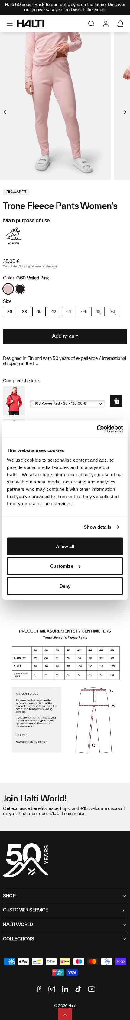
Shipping (24, 266)
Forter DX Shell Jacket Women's (58, 395)
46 (83, 311)
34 (112, 311)
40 (39, 311)
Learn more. (73, 814)
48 (98, 311)
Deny (65, 585)
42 (53, 311)
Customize (61, 566)
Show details (97, 527)
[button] (9, 23)
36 (9, 311)
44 (68, 311)
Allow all (65, 546)
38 (24, 311)
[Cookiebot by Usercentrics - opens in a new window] (96, 429)
